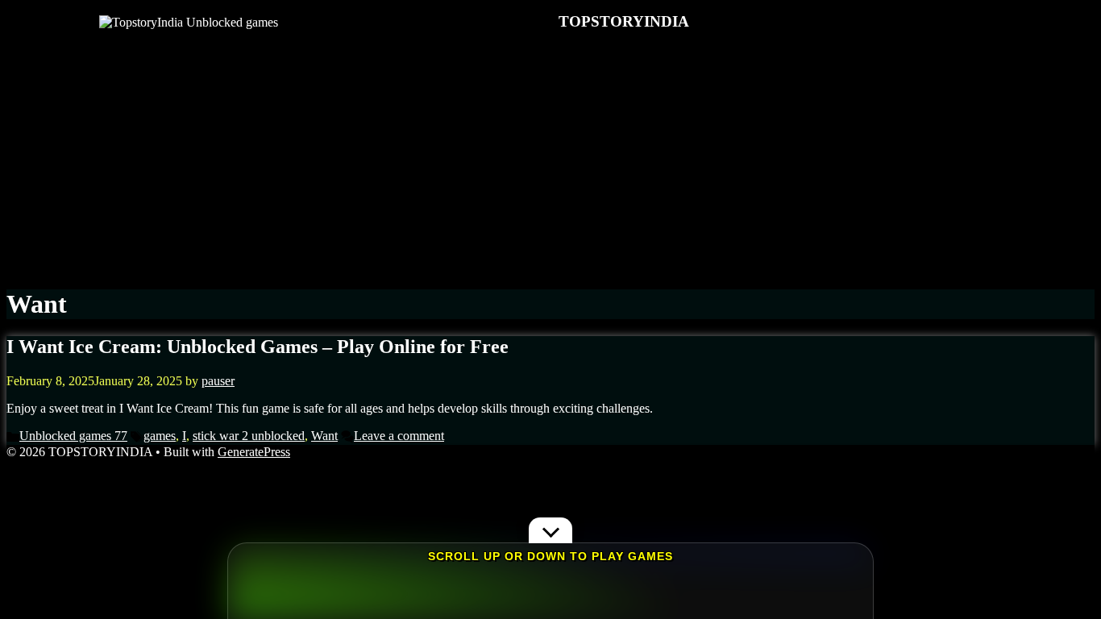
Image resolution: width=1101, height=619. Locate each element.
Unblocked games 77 (73, 435)
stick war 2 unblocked (249, 435)
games (159, 435)
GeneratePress (254, 452)
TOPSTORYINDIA (624, 21)
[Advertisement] (550, 159)
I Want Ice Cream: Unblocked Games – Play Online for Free (257, 346)
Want (324, 435)
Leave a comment (399, 435)
